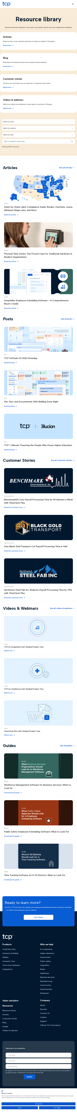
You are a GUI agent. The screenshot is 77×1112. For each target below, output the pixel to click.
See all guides (66, 745)
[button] (38, 917)
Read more (7, 45)
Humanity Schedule (10, 953)
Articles (5, 1014)
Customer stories (9, 1018)
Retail (42, 969)
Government (45, 957)
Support (43, 1021)
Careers (43, 1017)
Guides (5, 1026)
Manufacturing (46, 981)
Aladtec (5, 957)
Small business (46, 989)
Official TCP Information (50, 1025)
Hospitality (44, 965)
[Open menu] (73, 4)
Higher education (47, 953)
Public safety (45, 961)
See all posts (66, 319)
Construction (45, 985)
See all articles (65, 168)
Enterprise (44, 993)
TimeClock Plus (8, 949)
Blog (4, 1022)
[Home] (7, 937)
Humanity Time (8, 961)
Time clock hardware (11, 965)
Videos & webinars (10, 1030)
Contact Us (45, 1013)
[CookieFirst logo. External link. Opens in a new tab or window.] (2, 1091)
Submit (29, 1077)
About (42, 1005)
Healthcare (44, 973)
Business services (47, 977)
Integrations (7, 969)
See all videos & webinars (61, 608)
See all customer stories (61, 460)
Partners (43, 1009)
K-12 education (46, 949)
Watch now (7, 108)
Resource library (9, 1010)
